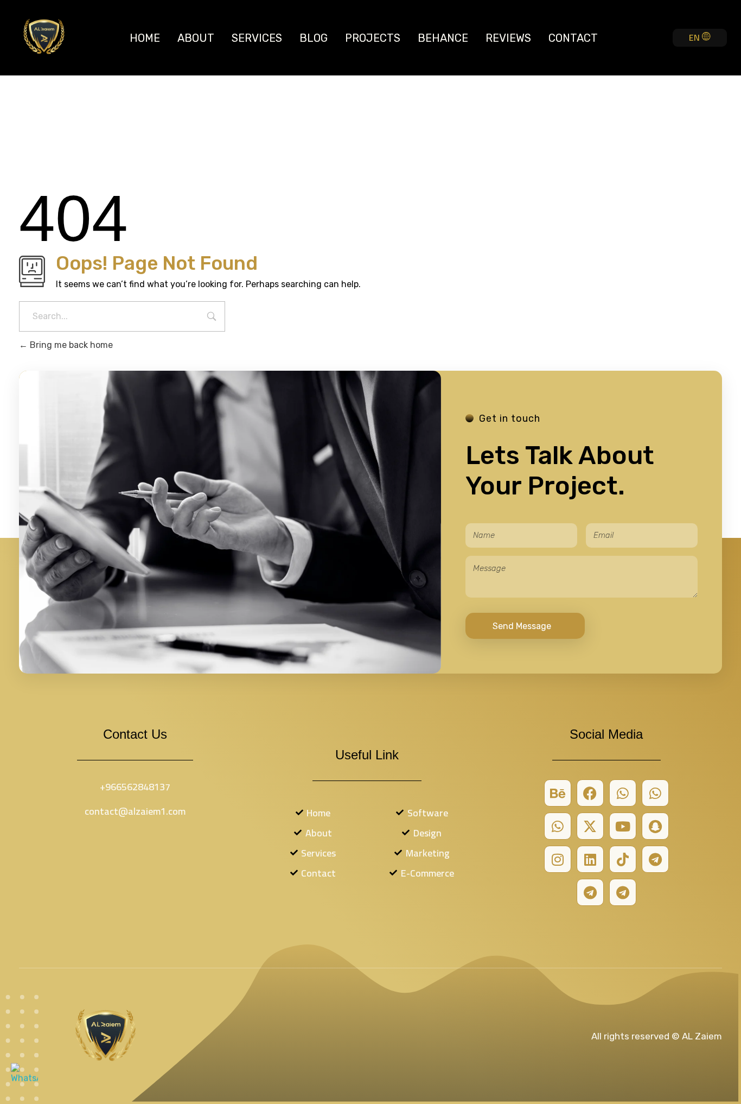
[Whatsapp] (622, 793)
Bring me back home (70, 345)
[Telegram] (655, 859)
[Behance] (557, 793)
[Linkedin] (590, 859)
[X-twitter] (590, 826)
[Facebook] (590, 793)
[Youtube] (622, 826)
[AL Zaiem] (44, 36)
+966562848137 (135, 787)
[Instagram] (557, 859)
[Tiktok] (622, 859)
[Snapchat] (655, 826)
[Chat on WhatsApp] (24, 1079)
